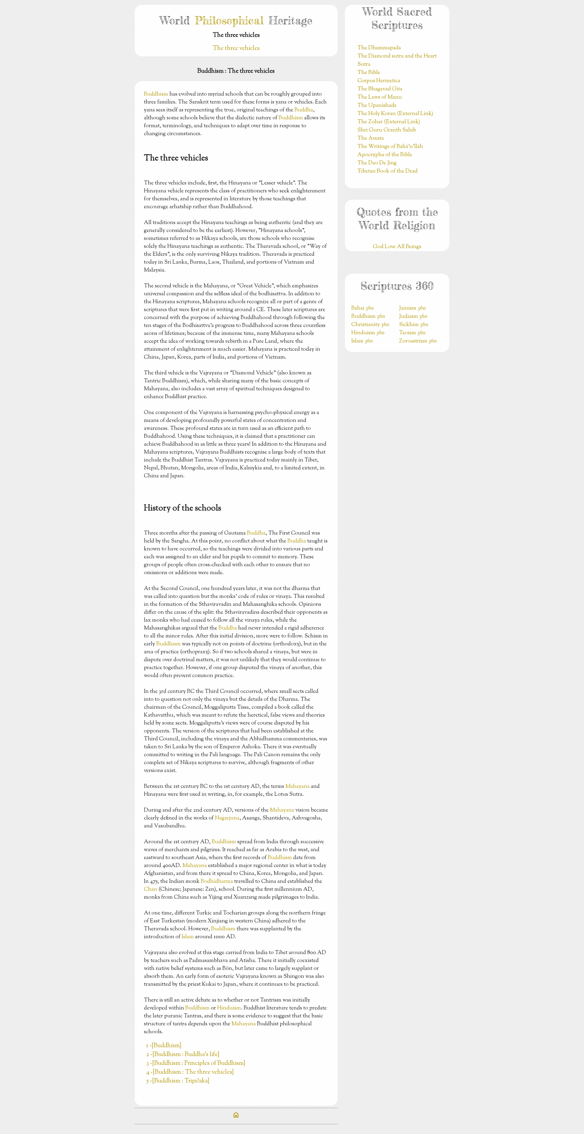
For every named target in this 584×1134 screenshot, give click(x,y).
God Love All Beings (397, 247)
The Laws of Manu (379, 97)
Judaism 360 (413, 317)
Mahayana (297, 787)
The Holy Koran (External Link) (395, 114)
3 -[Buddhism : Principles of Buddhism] (195, 1063)
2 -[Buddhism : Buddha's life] (182, 1054)
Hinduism (229, 1008)
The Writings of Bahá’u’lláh (390, 147)
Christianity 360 (370, 325)
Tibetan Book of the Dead (387, 171)
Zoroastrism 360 (418, 341)
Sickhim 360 (413, 325)
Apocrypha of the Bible (384, 155)
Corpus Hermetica (378, 81)
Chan (150, 890)
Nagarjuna (227, 818)
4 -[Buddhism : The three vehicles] (190, 1072)
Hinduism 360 (367, 333)
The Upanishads (376, 106)
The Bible (368, 73)
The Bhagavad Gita (379, 89)
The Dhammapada (379, 48)
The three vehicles (236, 48)
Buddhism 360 (368, 317)
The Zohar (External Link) (388, 122)
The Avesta (370, 138)
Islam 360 (362, 341)
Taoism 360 (412, 333)
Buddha (303, 110)
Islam (188, 937)
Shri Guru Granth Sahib (386, 130)
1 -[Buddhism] (163, 1045)
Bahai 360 (362, 308)
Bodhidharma (217, 882)
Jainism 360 (412, 308)
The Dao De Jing (377, 163)
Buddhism (156, 94)
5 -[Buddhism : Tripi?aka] (177, 1081)
